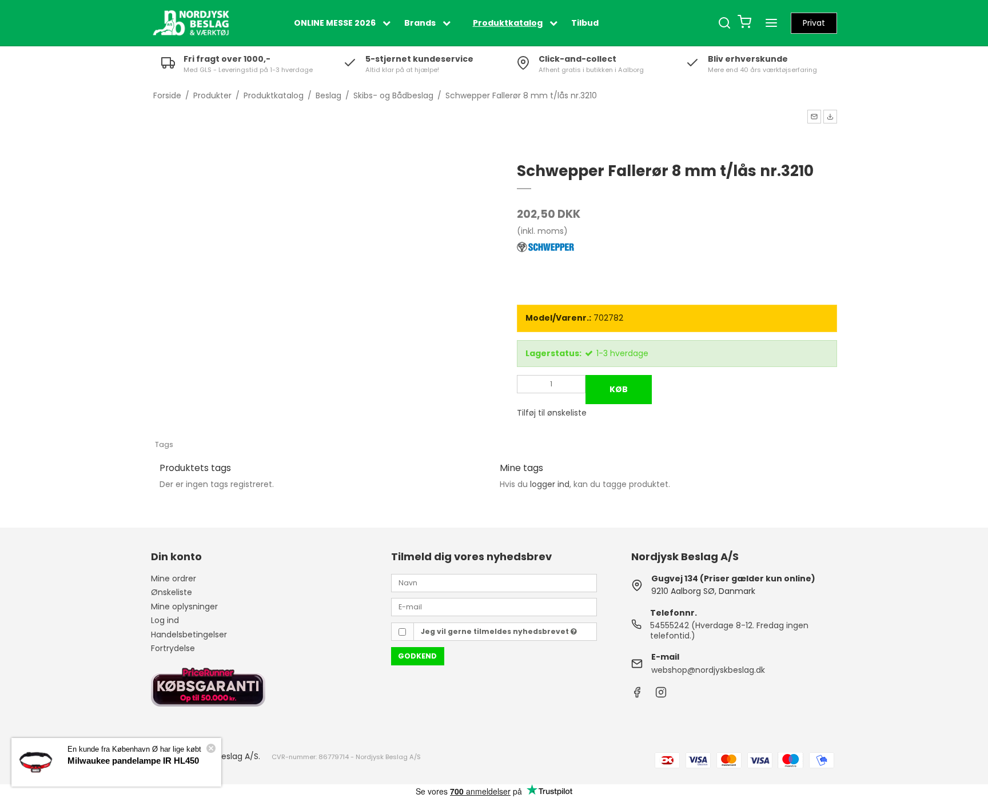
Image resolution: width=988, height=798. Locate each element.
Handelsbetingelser (189, 634)
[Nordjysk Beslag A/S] (191, 23)
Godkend (417, 656)
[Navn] (494, 582)
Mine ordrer (173, 578)
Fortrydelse (173, 648)
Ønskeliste (171, 592)
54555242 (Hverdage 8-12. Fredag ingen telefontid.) (729, 630)
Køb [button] (618, 389)
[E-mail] (494, 606)
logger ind (549, 484)
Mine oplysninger (184, 606)
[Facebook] (637, 695)
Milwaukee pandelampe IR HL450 (133, 760)
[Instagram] (661, 695)
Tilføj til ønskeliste (552, 412)
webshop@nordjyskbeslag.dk (708, 670)
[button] (814, 116)
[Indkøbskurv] (744, 23)
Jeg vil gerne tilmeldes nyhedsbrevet (496, 631)
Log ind (165, 620)
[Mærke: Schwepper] (545, 268)
